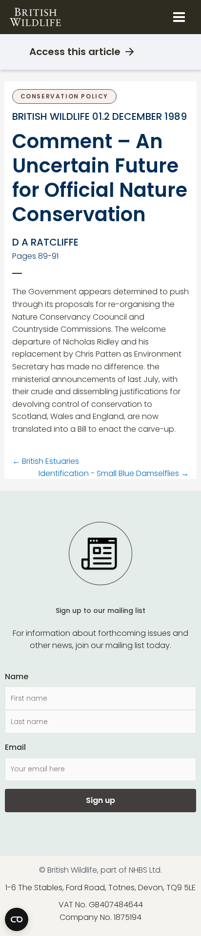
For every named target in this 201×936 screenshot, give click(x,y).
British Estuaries (45, 461)
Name (16, 676)
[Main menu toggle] (179, 17)
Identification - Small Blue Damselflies (114, 473)
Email (15, 747)
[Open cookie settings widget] (16, 919)
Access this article (75, 51)
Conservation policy (64, 96)
